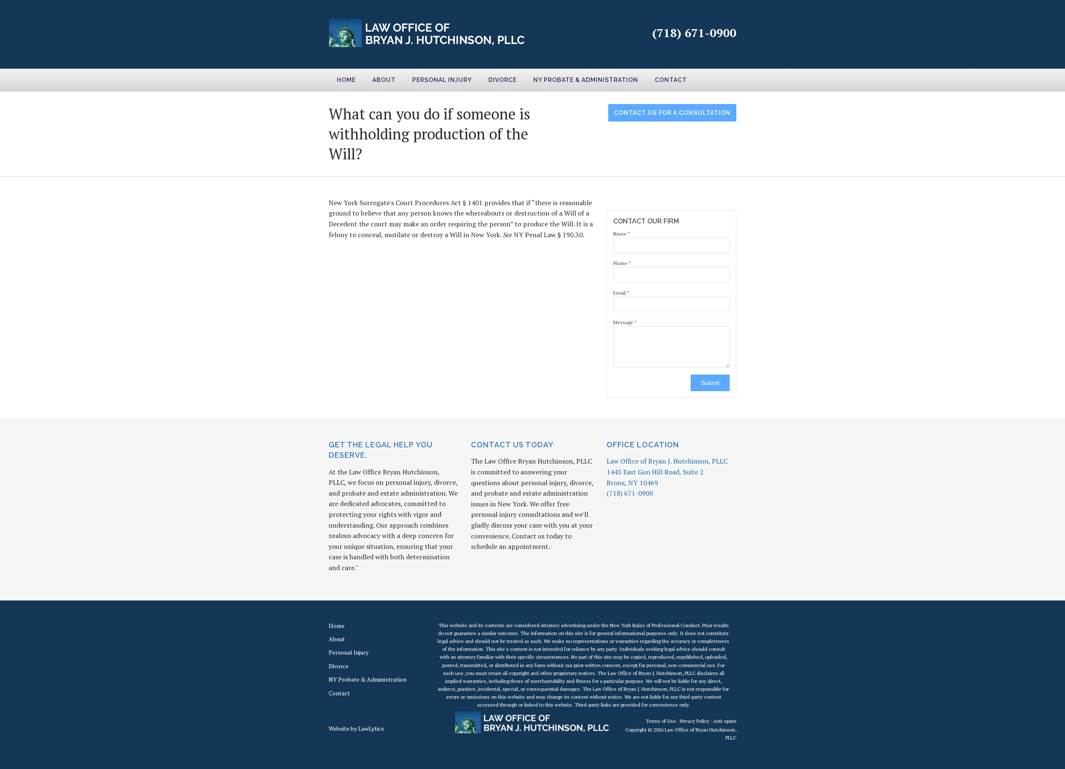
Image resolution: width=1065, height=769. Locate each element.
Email (621, 293)
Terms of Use (661, 721)
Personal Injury (442, 80)
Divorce (502, 80)
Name (621, 234)
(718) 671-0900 (694, 32)
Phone (622, 263)
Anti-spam (724, 721)
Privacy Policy (694, 721)
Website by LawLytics (356, 728)
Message (625, 322)
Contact (671, 80)
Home (346, 80)
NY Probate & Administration (585, 80)
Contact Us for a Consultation (672, 112)
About (384, 80)
